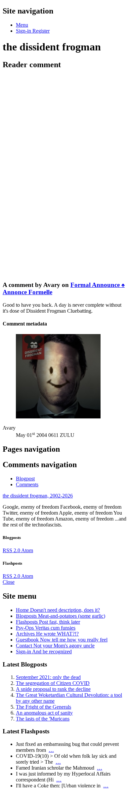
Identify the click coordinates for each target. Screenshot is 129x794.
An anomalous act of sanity (44, 713)
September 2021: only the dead (48, 677)
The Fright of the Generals (43, 707)
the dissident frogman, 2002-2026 (38, 495)
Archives (47, 634)
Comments (27, 484)
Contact (55, 645)
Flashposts (48, 622)
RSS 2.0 (12, 550)
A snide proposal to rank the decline (53, 689)
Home (58, 610)
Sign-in (44, 651)
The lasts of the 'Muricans (42, 719)
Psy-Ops (45, 628)
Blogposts (60, 616)
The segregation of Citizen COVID (53, 683)
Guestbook (62, 639)
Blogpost (25, 478)
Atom (27, 550)
